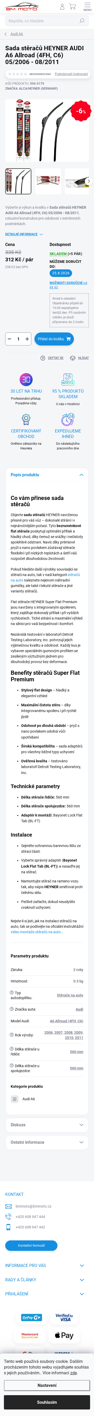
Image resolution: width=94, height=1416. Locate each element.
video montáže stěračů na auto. (36, 932)
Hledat (82, 21)
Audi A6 (28, 1099)
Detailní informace (21, 234)
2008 (68, 1032)
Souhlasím (47, 1402)
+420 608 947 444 (30, 1217)
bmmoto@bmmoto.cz (33, 1206)
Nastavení (47, 1385)
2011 (79, 1038)
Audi (79, 1009)
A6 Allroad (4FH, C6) (66, 1021)
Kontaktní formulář (31, 1245)
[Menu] (87, 6)
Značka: (31, 88)
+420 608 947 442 (30, 1227)
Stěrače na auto (70, 995)
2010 (69, 1038)
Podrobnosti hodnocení (71, 74)
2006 (48, 1032)
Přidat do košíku (51, 339)
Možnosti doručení (68, 285)
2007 (58, 1032)
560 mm (76, 1052)
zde (73, 1372)
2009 (78, 1032)
